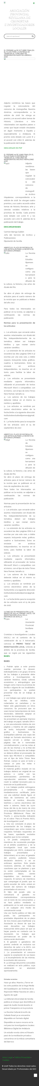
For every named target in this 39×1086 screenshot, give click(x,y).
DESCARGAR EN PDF (13, 148)
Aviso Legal (7, 1057)
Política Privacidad (22, 1057)
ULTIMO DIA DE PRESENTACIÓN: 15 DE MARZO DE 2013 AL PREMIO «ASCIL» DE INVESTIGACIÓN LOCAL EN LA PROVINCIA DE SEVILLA (19, 614)
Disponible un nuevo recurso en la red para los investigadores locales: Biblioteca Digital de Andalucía (19, 1025)
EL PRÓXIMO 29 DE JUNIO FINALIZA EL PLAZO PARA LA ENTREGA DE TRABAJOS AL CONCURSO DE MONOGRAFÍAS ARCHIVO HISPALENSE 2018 (19, 158)
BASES (7, 656)
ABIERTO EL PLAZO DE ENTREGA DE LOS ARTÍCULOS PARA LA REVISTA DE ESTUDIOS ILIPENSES (19, 249)
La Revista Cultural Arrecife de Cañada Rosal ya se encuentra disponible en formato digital (17, 1015)
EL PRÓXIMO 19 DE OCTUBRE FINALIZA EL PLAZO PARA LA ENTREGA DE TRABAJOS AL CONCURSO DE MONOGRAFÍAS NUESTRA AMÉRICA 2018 (19, 53)
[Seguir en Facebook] (35, 1075)
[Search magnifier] (32, 36)
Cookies (5, 1060)
